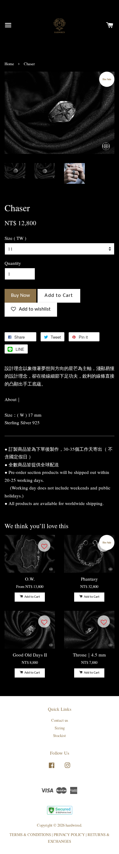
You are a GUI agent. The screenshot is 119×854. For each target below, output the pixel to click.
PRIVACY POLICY (69, 834)
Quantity (13, 263)
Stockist (59, 735)
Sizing (60, 728)
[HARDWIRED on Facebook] (51, 768)
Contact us (59, 720)
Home (9, 63)
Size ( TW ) (15, 238)
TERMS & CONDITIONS (30, 834)
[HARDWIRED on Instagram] (67, 768)
